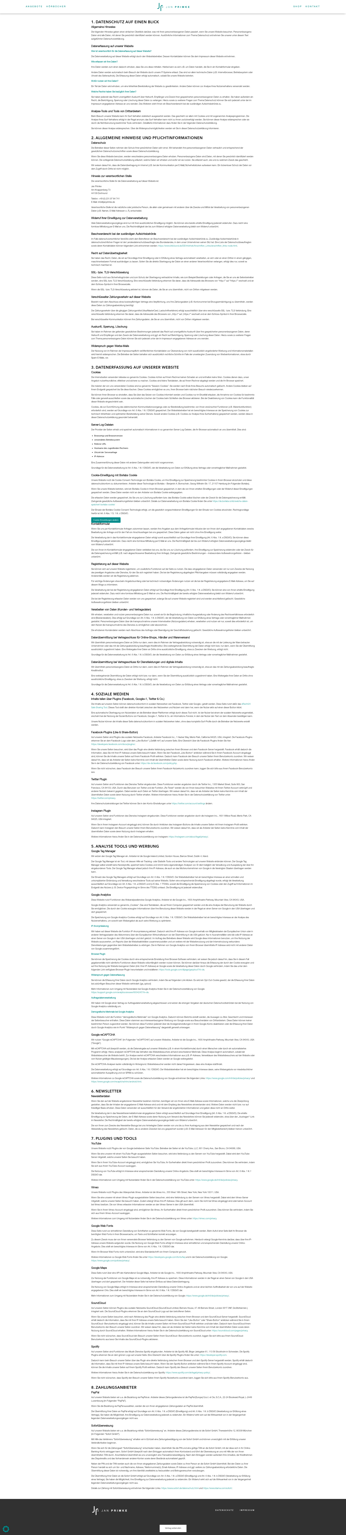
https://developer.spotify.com (213, 1355)
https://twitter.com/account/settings (188, 804)
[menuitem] (34, 6)
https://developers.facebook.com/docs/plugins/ (113, 744)
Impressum (247, 1510)
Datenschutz (224, 1510)
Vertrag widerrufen (173, 1528)
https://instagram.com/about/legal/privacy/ (188, 837)
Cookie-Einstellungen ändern (106, 520)
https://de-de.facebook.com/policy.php (159, 764)
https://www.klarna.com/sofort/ (217, 1488)
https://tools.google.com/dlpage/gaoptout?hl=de (181, 970)
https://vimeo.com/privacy (204, 1219)
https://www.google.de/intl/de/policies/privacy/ (207, 1296)
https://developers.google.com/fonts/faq (166, 1257)
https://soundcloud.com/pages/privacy (230, 1331)
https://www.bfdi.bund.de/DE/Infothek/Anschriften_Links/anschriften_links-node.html (197, 246)
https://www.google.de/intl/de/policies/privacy (216, 1180)
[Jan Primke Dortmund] (173, 6)
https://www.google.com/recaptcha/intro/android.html (116, 1082)
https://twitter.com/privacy (103, 798)
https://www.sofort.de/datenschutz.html (179, 1488)
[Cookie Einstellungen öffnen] (6, 1532)
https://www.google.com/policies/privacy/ (110, 1261)
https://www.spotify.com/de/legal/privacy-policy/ (188, 1373)
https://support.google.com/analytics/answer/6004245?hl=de (120, 993)
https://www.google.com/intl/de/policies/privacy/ (228, 1078)
